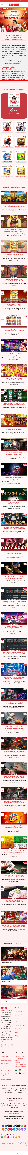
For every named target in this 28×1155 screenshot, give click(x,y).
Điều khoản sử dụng (20, 1066)
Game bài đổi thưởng (20, 1029)
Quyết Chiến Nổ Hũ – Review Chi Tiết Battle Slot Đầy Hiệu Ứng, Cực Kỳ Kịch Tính (14, 230)
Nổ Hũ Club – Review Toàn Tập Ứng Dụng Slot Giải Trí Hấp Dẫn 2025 (14, 354)
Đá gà (16, 1036)
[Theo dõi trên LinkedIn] (6, 1129)
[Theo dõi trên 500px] (14, 1129)
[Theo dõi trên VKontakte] (17, 1129)
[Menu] (2, 5)
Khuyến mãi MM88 (20, 1062)
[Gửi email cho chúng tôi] (19, 1126)
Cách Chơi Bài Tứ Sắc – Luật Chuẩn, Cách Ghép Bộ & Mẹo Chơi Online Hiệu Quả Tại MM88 (14, 851)
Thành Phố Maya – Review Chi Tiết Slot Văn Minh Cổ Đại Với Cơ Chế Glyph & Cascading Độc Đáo (14, 205)
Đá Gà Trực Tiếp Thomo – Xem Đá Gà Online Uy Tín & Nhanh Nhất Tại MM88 (14, 577)
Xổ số (16, 1032)
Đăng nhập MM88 (6, 1060)
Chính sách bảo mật (20, 1064)
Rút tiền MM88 (5, 1067)
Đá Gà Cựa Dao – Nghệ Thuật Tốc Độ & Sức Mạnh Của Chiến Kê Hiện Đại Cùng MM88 (14, 777)
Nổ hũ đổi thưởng (19, 1022)
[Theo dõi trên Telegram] (19, 1129)
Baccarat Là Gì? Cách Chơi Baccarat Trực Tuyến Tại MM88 (14, 552)
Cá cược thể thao (19, 1015)
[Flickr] (11, 1129)
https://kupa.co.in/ (14, 63)
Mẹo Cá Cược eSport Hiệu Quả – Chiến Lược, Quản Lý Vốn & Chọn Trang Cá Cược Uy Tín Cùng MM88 (14, 602)
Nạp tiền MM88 (5, 1063)
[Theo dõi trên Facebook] (3, 1126)
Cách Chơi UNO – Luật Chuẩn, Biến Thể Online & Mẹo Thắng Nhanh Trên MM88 (14, 826)
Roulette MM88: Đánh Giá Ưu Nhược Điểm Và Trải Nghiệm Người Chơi (14, 478)
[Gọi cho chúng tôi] (22, 1126)
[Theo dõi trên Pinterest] (25, 1126)
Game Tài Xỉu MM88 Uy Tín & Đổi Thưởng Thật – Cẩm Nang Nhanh (14, 453)
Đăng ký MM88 (5, 1056)
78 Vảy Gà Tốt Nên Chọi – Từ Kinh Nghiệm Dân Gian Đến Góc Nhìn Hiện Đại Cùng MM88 (14, 752)
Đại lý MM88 (18, 1060)
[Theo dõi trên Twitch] (22, 1129)
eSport (17, 1018)
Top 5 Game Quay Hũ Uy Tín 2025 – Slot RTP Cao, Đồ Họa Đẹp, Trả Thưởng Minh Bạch (14, 329)
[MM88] (14, 4)
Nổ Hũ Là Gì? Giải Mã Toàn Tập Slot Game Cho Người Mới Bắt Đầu (14, 428)
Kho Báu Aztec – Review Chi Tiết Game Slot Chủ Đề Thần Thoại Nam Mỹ (14, 280)
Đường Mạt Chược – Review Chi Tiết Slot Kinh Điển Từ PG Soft (14, 305)
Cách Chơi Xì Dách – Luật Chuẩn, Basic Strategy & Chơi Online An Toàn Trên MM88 (14, 876)
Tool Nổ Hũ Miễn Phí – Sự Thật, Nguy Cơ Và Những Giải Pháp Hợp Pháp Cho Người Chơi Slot (14, 404)
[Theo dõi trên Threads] (16, 1126)
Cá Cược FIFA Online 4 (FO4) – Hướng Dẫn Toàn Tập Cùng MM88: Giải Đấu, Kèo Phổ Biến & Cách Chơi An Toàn (14, 628)
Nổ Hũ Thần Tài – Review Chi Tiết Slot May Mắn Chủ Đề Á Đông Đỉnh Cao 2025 (14, 255)
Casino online (18, 1011)
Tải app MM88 (5, 1070)
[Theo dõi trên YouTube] (8, 1129)
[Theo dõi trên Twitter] (14, 1126)
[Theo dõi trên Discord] (25, 1129)
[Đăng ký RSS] (3, 1129)
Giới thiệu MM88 (19, 1056)
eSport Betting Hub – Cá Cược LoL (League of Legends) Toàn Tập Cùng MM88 (14, 702)
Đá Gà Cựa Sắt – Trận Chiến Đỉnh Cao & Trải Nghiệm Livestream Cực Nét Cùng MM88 (14, 802)
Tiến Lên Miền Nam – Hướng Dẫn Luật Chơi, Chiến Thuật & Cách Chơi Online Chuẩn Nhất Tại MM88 (14, 926)
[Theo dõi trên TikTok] (8, 1126)
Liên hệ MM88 (19, 1058)
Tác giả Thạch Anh (6, 1079)
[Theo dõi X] (11, 1126)
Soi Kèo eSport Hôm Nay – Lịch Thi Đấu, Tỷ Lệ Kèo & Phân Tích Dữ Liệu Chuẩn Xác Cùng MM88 (14, 653)
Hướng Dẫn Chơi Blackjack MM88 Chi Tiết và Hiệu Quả (14, 503)
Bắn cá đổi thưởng (20, 1025)
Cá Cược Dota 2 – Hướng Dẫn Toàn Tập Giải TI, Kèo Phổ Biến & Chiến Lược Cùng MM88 (14, 678)
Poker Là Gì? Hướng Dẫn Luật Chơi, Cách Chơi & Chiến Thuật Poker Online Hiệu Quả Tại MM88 (14, 528)
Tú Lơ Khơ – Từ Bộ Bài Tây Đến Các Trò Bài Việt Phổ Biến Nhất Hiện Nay (14, 901)
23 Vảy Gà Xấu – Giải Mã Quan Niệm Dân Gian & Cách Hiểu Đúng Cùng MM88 (14, 727)
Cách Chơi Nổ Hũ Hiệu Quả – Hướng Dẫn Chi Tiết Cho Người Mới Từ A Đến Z (14, 379)
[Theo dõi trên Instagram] (6, 1126)
